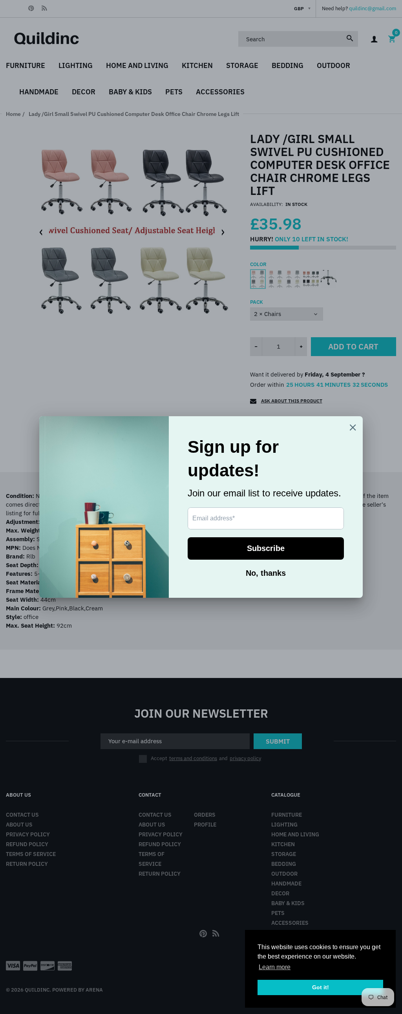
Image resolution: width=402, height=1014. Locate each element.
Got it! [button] (320, 987)
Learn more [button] (275, 967)
